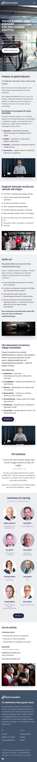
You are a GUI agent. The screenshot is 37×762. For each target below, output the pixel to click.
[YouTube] (3, 759)
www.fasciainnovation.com (11, 658)
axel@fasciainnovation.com (11, 652)
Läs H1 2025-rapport (10, 62)
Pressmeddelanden (8, 740)
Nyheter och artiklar (8, 737)
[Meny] (34, 3)
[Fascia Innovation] (10, 3)
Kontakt (22, 740)
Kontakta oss (26, 62)
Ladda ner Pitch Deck (10, 50)
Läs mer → (18, 615)
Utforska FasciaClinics (11, 56)
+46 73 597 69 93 (8, 655)
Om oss (4, 734)
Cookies (22, 737)
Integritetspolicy (25, 734)
